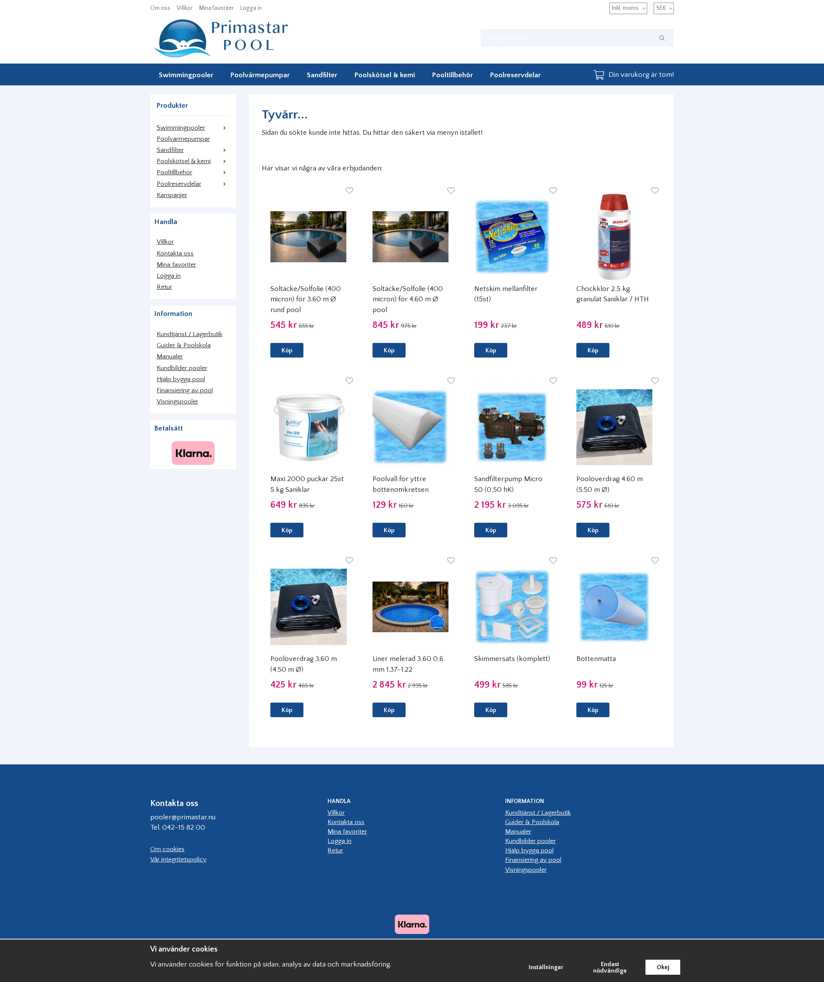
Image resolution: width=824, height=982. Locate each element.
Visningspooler (177, 401)
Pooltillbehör (452, 75)
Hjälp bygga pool (181, 379)
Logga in (251, 8)
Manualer (170, 356)
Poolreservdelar (515, 75)
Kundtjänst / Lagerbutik (189, 334)
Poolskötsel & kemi (384, 75)
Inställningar (546, 967)
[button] (286, 350)
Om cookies (167, 849)
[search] (662, 38)
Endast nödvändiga (610, 967)
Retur (164, 287)
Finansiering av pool (185, 390)
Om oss (160, 8)
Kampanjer (172, 195)
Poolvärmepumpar (260, 75)
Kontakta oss (175, 253)
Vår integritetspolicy (178, 859)
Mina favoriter (216, 8)
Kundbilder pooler (182, 368)
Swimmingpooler (186, 75)
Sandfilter (322, 75)
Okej (663, 967)
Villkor (185, 8)
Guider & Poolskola (184, 345)
